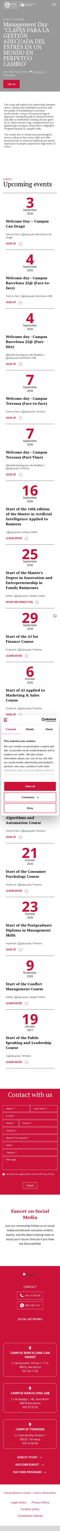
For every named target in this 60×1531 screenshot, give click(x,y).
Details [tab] (30, 729)
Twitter (30, 1327)
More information (19, 602)
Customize (28, 797)
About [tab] (49, 729)
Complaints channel (30, 1515)
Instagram (18, 1335)
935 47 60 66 (32, 1295)
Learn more (14, 538)
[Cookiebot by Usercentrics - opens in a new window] (42, 720)
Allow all (30, 786)
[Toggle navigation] (54, 4)
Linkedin (18, 1327)
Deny (30, 808)
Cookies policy (30, 1509)
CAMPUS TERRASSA (30, 1429)
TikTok (30, 1335)
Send (30, 1185)
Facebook (42, 1327)
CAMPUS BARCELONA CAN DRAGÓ (30, 1355)
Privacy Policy (47, 1174)
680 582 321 (32, 1305)
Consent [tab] (11, 729)
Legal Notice (24, 1174)
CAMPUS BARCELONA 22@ (30, 1393)
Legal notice (18, 1502)
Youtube (42, 1335)
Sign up (12, 84)
